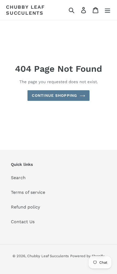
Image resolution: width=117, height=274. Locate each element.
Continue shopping (54, 95)
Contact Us (23, 221)
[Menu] (107, 10)
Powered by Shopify (87, 256)
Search (18, 177)
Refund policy (25, 207)
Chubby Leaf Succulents (25, 10)
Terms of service (28, 192)
